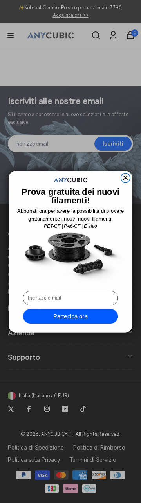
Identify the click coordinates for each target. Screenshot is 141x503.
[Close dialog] (125, 178)
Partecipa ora (70, 316)
